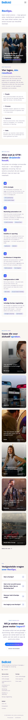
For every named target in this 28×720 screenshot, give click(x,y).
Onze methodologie (20, 676)
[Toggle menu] (25, 2)
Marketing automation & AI (6, 689)
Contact (4, 708)
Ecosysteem (5, 706)
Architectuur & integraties (5, 686)
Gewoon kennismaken (14, 648)
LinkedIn (6, 669)
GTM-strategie (5, 678)
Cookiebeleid (18, 717)
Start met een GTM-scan (13, 644)
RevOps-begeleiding (7, 696)
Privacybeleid (10, 717)
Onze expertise (19, 678)
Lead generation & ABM (6, 682)
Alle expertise (5, 676)
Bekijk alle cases (6, 548)
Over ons (4, 703)
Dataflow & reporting (4, 693)
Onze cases (18, 681)
